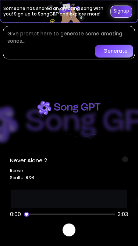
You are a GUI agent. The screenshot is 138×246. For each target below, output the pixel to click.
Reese (16, 171)
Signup (121, 11)
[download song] (125, 159)
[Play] (69, 230)
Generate (115, 51)
